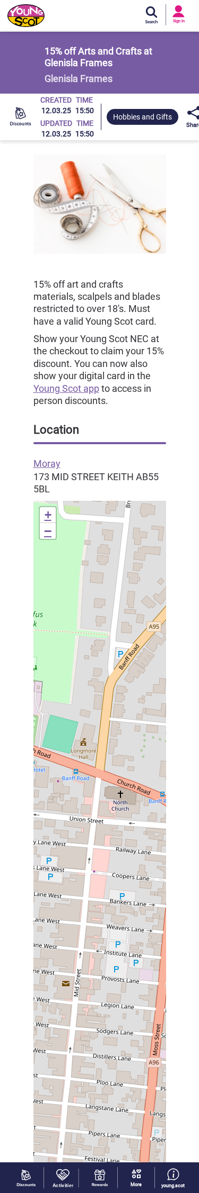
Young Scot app (66, 388)
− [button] (47, 531)
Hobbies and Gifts (142, 117)
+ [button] (48, 514)
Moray (46, 463)
